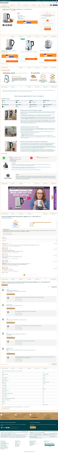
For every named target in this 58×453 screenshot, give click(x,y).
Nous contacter (17, 446)
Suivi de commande (17, 443)
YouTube (24, 424)
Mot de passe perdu (17, 444)
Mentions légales (31, 444)
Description (21, 36)
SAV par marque (17, 445)
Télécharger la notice (5, 408)
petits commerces (52, 431)
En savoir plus (33, 427)
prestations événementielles (3, 436)
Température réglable (50, 23)
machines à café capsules (19, 437)
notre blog (1, 425)
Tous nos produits (44, 0)
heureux (49, 414)
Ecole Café (17, 435)
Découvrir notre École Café (4, 445)
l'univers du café (7, 414)
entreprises (44, 431)
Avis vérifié (55, 243)
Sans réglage (44, 23)
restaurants (48, 431)
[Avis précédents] (22, 275)
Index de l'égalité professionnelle (4, 443)
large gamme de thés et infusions (33, 436)
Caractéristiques (53, 36)
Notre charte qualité (3, 444)
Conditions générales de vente (33, 443)
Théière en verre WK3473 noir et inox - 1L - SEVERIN (29, 51)
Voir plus (10, 0)
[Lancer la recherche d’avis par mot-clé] (56, 240)
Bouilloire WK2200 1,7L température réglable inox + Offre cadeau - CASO (9, 51)
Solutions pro (48, 0)
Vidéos (29, 36)
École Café (53, 0)
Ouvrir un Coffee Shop (3, 446)
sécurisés (36, 414)
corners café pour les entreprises (33, 437)
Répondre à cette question (10, 294)
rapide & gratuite (21, 414)
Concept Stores (42, 432)
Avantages (12, 36)
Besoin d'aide (39, 0)
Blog (50, 0)
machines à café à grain (12, 437)
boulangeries (56, 431)
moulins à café (23, 437)
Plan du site (30, 445)
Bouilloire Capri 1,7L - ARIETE (44, 50)
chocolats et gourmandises (52, 436)
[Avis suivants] (36, 275)
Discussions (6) (45, 36)
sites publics (31, 432)
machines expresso (55, 433)
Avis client (37, 36)
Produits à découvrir (5, 36)
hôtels (46, 431)
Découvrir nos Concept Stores (4, 447)
